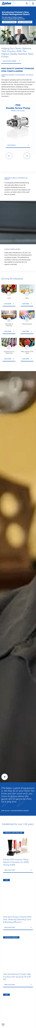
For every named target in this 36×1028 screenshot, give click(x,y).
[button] (9, 155)
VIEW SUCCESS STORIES (9, 61)
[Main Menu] (33, 3)
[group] (18, 129)
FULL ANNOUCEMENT (24, 22)
